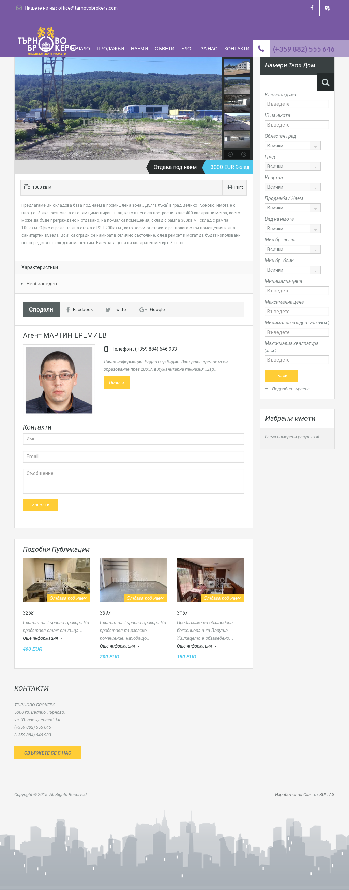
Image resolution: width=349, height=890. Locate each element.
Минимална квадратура (297, 322)
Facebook (83, 309)
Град (270, 156)
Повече (116, 382)
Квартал (274, 177)
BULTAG (327, 794)
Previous (21, 108)
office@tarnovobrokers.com (88, 8)
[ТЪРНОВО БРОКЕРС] (47, 41)
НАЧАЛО (80, 48)
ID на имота (277, 115)
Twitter (120, 309)
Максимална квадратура (291, 347)
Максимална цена (284, 302)
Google (157, 309)
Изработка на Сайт (294, 794)
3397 (105, 613)
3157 (182, 613)
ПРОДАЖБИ (110, 48)
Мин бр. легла (280, 239)
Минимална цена (283, 281)
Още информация (41, 638)
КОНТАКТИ (236, 48)
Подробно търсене (290, 388)
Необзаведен (42, 283)
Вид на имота (279, 219)
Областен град (280, 136)
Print (238, 187)
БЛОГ (187, 48)
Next (216, 108)
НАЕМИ (139, 48)
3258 (28, 613)
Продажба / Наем (284, 198)
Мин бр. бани (279, 260)
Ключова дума (280, 94)
